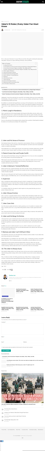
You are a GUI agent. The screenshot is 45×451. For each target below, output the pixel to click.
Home (2, 21)
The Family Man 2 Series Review (10, 408)
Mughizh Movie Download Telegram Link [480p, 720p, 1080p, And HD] (7, 308)
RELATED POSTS (8, 65)
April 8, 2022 (14, 29)
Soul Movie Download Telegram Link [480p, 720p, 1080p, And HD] (18, 68)
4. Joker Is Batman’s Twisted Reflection (10, 75)
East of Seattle (18, 435)
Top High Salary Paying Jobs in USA (11, 419)
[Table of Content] (36, 63)
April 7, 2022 (9, 361)
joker (5, 266)
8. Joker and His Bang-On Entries (9, 80)
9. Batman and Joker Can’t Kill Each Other (11, 82)
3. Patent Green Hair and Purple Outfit (10, 73)
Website (25, 341)
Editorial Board (40, 429)
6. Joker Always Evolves (7, 77)
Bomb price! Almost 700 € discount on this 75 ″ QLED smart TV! (20, 364)
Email (2, 342)
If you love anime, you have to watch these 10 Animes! (15, 416)
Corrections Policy (25, 429)
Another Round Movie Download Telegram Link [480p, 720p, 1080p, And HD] (37, 308)
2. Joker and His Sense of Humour (9, 72)
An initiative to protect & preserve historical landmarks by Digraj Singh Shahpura (21, 66)
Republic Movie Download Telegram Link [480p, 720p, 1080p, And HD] (22, 308)
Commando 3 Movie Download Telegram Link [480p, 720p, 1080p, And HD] (18, 356)
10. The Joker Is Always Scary (9, 83)
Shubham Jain (7, 29)
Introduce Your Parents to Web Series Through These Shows (16, 412)
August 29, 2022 (4, 311)
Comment (3, 322)
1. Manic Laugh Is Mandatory (8, 70)
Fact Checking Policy (11, 429)
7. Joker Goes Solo (6, 79)
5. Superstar (5, 76)
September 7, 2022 (10, 366)
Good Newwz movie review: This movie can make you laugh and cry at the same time (25, 360)
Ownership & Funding (33, 429)
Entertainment (6, 21)
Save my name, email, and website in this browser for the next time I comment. (18, 347)
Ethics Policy (18, 429)
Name (2, 336)
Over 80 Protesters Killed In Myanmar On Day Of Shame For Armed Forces (18, 404)
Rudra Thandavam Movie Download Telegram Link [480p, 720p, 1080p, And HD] (21, 69)
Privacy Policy (4, 429)
